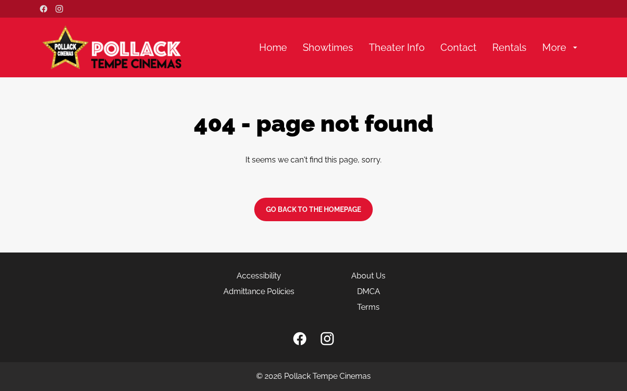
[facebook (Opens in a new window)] (43, 8)
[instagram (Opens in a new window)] (59, 8)
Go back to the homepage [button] (313, 209)
